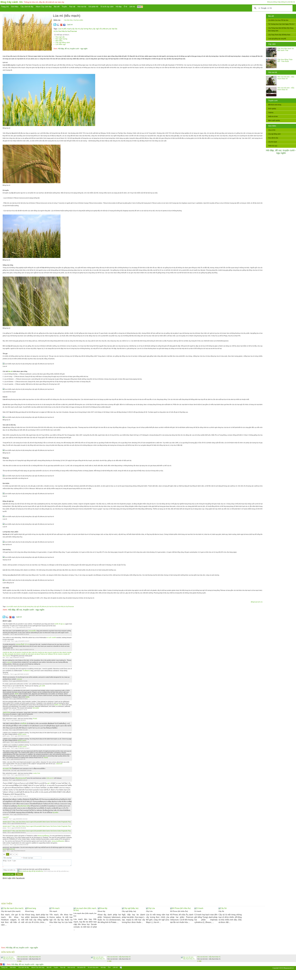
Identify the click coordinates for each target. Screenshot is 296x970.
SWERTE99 (6, 712)
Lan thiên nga (61, 44)
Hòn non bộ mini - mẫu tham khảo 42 (286, 88)
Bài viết (271, 16)
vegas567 (6, 817)
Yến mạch (53, 911)
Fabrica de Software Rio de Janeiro (51, 654)
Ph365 (35, 718)
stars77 (9, 822)
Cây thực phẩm (78, 20)
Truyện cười (273, 100)
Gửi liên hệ (291, 2)
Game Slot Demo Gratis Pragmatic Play (58, 822)
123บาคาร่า (50, 778)
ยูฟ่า (49, 783)
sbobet (5, 822)
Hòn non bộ (272, 72)
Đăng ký (269, 2)
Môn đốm (59, 41)
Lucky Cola (36, 773)
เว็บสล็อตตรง (26, 670)
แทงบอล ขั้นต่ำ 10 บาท (23, 644)
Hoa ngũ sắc (60, 37)
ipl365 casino (22, 734)
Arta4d (46, 757)
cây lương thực (86, 29)
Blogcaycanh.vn (289, 968)
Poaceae (73, 31)
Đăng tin (284, 2)
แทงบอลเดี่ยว (32, 631)
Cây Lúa (149, 911)
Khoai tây (101, 911)
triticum (105, 29)
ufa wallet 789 (7, 768)
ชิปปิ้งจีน (23, 723)
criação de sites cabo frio (29, 652)
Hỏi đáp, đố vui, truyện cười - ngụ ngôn (281, 151)
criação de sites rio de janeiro (12, 652)
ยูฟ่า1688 (42, 686)
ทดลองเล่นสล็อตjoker (58, 841)
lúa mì (10, 371)
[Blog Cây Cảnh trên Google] (61, 25)
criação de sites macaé (44, 652)
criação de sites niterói (59, 652)
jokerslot (12, 849)
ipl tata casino (22, 746)
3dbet (44, 822)
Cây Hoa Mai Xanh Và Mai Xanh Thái (286, 49)
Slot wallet (35, 708)
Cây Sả (221, 911)
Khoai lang (29, 911)
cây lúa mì (76, 29)
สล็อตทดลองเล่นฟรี (21, 778)
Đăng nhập (277, 2)
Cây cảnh (272, 44)
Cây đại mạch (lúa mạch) (10, 911)
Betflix (17, 694)
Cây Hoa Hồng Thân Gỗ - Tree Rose (285, 60)
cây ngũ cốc (97, 29)
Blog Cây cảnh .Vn (12, 2)
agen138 (33, 822)
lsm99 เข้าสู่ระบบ (59, 624)
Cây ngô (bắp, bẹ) (129, 911)
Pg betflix (55, 812)
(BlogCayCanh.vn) (256, 602)
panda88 (39, 822)
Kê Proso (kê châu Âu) (179, 911)
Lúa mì (60, 29)
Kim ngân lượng (61, 39)
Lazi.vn (70, 24)
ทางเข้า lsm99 (51, 637)
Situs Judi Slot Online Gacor (21, 822)
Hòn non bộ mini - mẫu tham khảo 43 (286, 77)
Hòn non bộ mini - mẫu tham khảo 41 (208, 957)
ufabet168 (59, 763)
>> (16, 854)
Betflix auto (57, 705)
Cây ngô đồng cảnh (63, 42)
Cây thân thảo (68, 20)
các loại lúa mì (51, 606)
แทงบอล (9, 662)
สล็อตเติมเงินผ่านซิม (23, 806)
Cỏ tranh (197, 911)
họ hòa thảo (60, 31)
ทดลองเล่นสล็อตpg (43, 835)
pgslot (4, 849)
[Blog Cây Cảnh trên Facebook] (64, 25)
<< (4, 854)
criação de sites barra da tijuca (30, 654)
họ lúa (67, 31)
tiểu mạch (67, 29)
